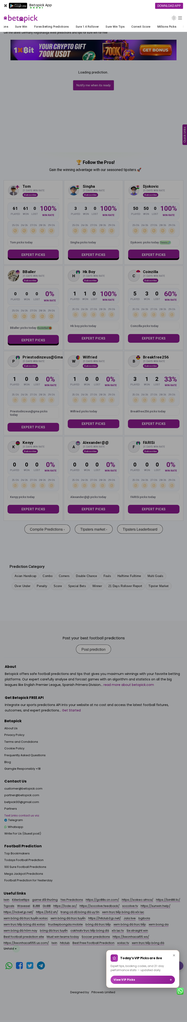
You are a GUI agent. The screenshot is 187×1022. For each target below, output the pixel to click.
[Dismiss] (174, 955)
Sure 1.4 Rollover (82, 26)
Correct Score (136, 26)
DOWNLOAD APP (169, 5)
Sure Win (16, 26)
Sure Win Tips (110, 26)
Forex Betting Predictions (46, 26)
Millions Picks (162, 26)
